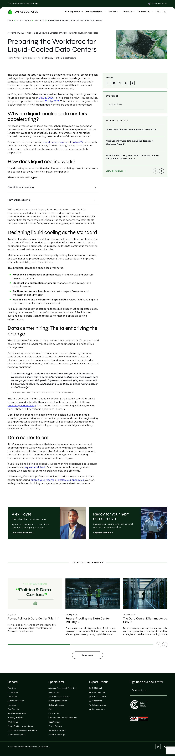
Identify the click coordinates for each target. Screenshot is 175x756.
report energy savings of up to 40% (63, 142)
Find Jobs (113, 12)
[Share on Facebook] (108, 83)
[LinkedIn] (158, 746)
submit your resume (42, 480)
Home (10, 20)
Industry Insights (93, 12)
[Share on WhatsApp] (114, 83)
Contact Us (143, 12)
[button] (52, 187)
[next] (161, 171)
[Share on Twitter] (120, 83)
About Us (127, 12)
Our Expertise (72, 12)
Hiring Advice (40, 20)
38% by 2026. (46, 97)
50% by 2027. (52, 101)
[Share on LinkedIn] (126, 83)
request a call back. (35, 467)
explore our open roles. (71, 480)
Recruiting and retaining (22, 405)
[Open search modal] (158, 11)
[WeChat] (164, 746)
